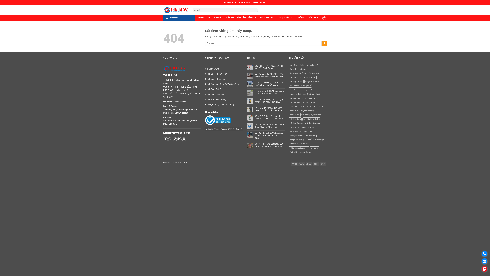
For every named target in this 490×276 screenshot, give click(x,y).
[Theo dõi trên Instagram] (170, 139)
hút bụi (318, 94)
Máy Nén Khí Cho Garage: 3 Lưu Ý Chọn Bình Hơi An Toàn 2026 (269, 145)
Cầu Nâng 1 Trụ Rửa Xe (298, 73)
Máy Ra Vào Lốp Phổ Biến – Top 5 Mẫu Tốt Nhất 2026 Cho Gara (269, 75)
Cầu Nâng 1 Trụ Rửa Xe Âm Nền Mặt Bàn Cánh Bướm (269, 67)
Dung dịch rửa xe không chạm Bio (302, 90)
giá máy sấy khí (308, 94)
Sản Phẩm (218, 17)
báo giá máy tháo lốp (297, 65)
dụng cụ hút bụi (295, 94)
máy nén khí (294, 106)
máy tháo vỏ (312, 127)
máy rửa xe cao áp (307, 111)
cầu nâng (303, 69)
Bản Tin (230, 17)
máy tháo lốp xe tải (296, 123)
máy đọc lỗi (308, 131)
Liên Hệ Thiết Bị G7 (308, 17)
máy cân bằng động (297, 102)
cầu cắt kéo (294, 69)
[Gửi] (255, 10)
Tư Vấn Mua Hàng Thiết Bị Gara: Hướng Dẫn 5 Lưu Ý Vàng (269, 83)
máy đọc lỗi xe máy (296, 136)
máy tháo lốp (294, 115)
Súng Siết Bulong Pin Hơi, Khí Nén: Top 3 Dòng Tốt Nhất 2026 (269, 117)
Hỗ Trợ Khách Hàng (270, 17)
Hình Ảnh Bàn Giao (247, 17)
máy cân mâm (311, 102)
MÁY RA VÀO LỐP (315, 98)
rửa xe (309, 140)
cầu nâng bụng (314, 73)
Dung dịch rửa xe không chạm (300, 86)
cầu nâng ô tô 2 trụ (296, 82)
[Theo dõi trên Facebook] (166, 139)
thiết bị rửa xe (305, 144)
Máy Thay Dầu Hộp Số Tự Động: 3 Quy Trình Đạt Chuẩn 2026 (269, 100)
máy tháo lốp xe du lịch (311, 119)
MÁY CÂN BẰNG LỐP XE (298, 98)
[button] (179, 18)
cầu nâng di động (296, 77)
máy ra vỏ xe (294, 111)
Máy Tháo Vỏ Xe (295, 131)
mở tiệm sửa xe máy (297, 140)
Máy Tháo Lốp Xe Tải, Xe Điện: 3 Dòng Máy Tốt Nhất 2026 (269, 125)
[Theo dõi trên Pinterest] (184, 139)
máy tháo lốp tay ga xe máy (311, 115)
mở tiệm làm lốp (311, 136)
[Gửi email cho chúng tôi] (179, 139)
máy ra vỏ (320, 106)
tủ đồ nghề (293, 152)
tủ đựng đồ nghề (305, 152)
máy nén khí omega (308, 106)
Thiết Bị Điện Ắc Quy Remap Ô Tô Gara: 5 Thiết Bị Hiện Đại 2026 (270, 109)
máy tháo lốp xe (295, 119)
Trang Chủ (204, 17)
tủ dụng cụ (314, 148)
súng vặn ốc (294, 144)
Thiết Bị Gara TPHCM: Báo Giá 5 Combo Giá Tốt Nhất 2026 (269, 92)
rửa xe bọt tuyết (318, 140)
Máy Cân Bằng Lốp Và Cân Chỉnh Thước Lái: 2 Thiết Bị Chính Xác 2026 (270, 135)
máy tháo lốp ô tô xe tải (298, 127)
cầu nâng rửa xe (310, 77)
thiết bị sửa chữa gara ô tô (299, 148)
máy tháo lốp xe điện (312, 123)
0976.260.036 (242, 2)
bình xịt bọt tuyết (312, 65)
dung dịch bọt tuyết (312, 82)
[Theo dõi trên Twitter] (175, 139)
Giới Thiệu (289, 17)
